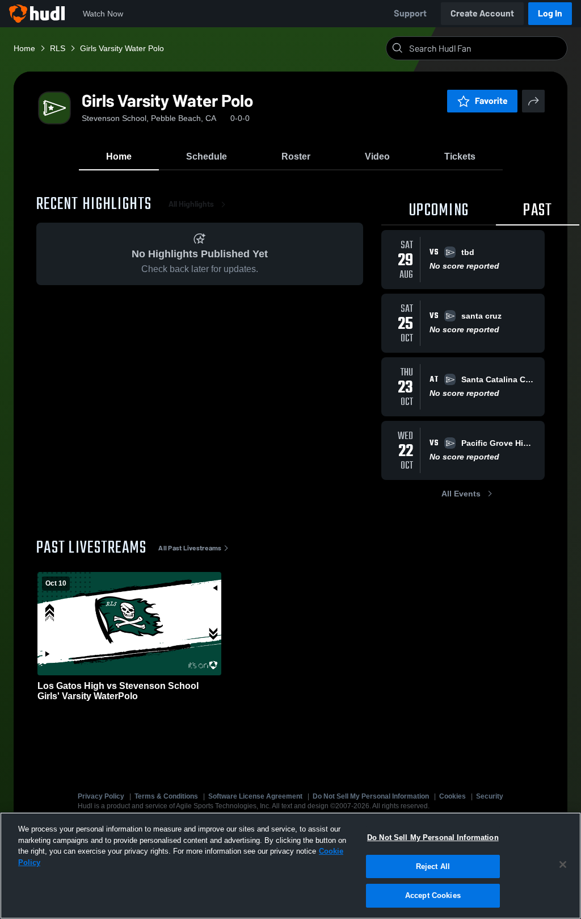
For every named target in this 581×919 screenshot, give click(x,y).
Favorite (491, 100)
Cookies (452, 796)
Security (489, 796)
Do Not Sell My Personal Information (371, 796)
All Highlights (191, 204)
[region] (290, 865)
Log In (550, 13)
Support (410, 13)
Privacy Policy (101, 796)
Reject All (433, 866)
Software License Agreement (255, 796)
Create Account (482, 13)
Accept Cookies (433, 895)
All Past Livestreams (189, 548)
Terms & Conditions (166, 796)
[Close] (562, 864)
